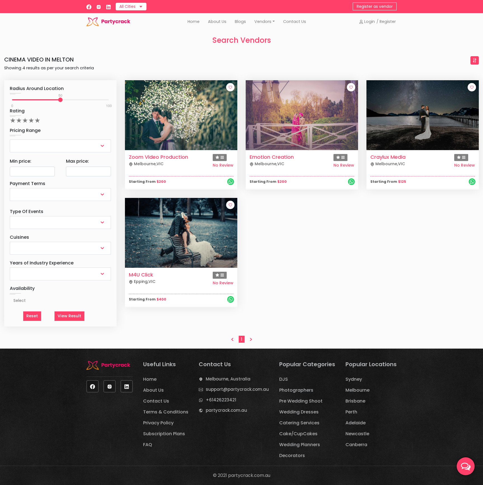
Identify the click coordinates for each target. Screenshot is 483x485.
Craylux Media (388, 156)
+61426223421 (221, 400)
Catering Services (299, 423)
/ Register (386, 21)
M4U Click (141, 274)
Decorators (292, 455)
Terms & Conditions (165, 412)
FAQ (147, 444)
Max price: (77, 161)
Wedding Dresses (299, 412)
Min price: (20, 161)
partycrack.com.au (226, 410)
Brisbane (355, 401)
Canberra (356, 444)
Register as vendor (375, 6)
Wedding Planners (299, 444)
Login (369, 21)
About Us (217, 21)
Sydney (353, 379)
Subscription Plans (164, 433)
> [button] (251, 339)
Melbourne (357, 390)
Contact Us (294, 21)
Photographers (296, 390)
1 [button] (241, 339)
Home (194, 21)
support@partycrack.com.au (237, 389)
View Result (69, 316)
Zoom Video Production (158, 156)
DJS (283, 379)
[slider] (60, 100)
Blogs (240, 21)
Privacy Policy (158, 423)
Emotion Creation (272, 156)
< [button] (232, 339)
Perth (351, 412)
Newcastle (357, 433)
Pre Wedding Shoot (301, 401)
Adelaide (355, 423)
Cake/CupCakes (298, 433)
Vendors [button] (262, 21)
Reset (32, 316)
